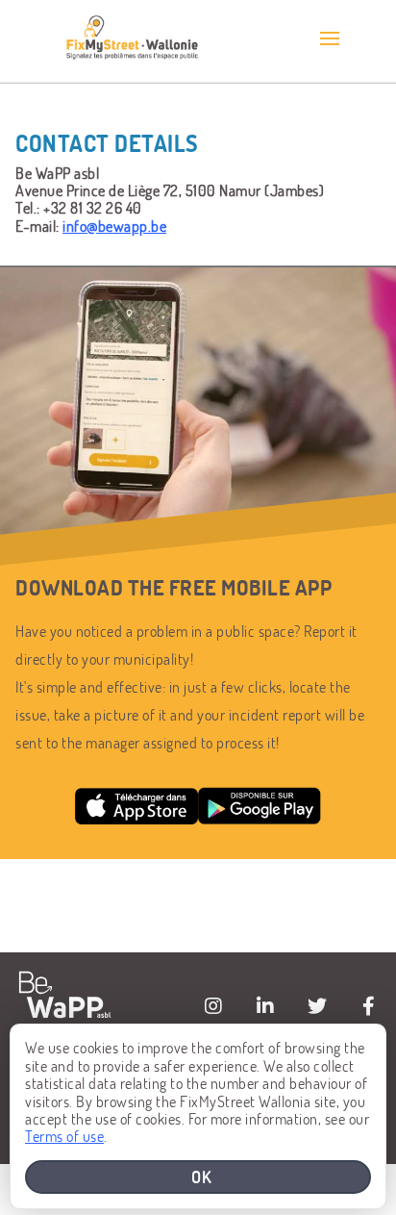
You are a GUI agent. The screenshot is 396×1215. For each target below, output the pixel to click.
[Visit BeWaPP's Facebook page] (369, 1006)
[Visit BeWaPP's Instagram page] (213, 1006)
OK (201, 1176)
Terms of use (64, 1136)
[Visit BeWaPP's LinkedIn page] (265, 1006)
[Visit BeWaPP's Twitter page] (317, 1006)
